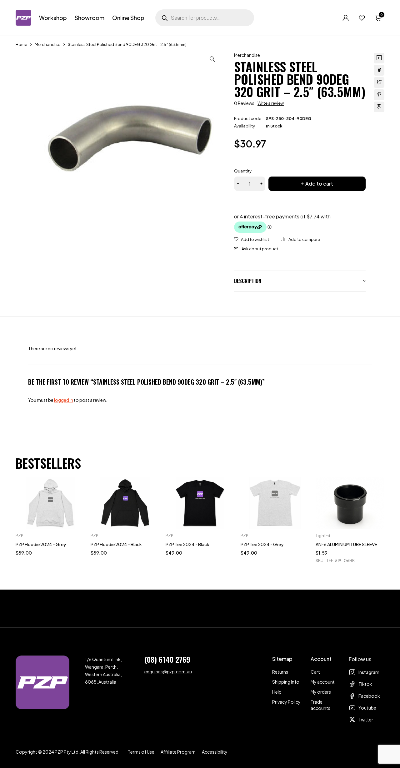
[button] (212, 59)
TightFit (323, 535)
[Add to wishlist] (251, 239)
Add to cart (319, 183)
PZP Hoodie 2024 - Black (116, 544)
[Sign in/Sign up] (345, 17)
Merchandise (47, 44)
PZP (19, 535)
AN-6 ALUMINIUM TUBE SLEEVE (346, 544)
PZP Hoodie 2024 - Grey (41, 544)
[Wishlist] (362, 17)
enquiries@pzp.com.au (168, 671)
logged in (63, 400)
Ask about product (260, 248)
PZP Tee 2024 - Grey (262, 544)
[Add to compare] (301, 239)
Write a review (271, 103)
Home (21, 44)
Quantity (243, 170)
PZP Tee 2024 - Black (187, 544)
